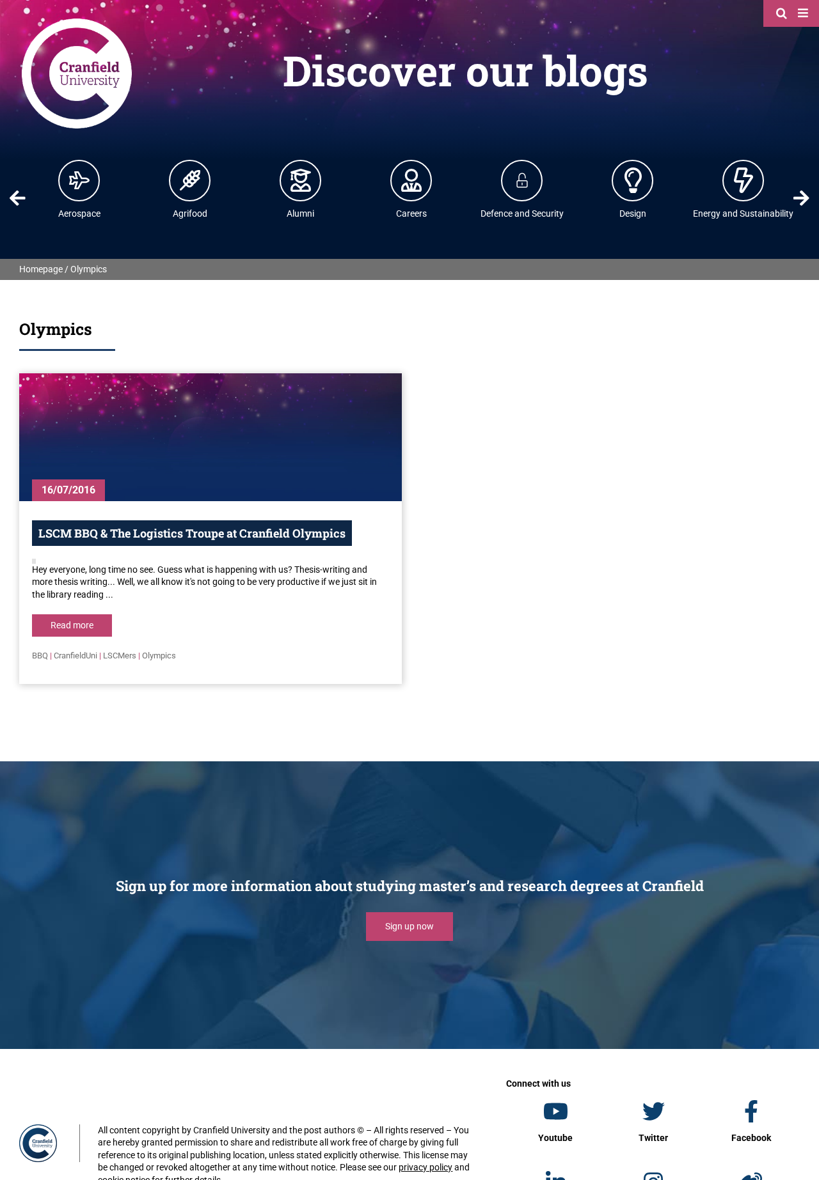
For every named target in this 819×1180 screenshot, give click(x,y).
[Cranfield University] (76, 20)
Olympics (159, 655)
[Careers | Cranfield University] (411, 180)
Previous (17, 198)
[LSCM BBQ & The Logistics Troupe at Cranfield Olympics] (210, 437)
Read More (72, 625)
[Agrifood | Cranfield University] (190, 180)
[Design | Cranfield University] (633, 180)
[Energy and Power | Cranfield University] (743, 180)
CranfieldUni (75, 655)
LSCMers (119, 655)
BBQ (40, 655)
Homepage (41, 269)
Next (801, 198)
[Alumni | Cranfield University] (300, 180)
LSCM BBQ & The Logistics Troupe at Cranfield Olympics (192, 533)
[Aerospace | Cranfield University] (79, 180)
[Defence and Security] (522, 180)
